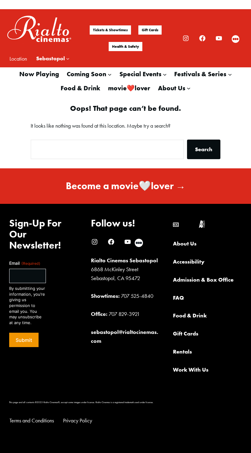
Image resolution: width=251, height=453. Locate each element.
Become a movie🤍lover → (125, 186)
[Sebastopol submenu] (67, 58)
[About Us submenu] (188, 88)
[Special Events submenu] (165, 74)
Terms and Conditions (31, 420)
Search (203, 149)
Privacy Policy (77, 420)
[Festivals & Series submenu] (230, 74)
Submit (24, 340)
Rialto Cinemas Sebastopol (124, 260)
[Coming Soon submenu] (109, 74)
